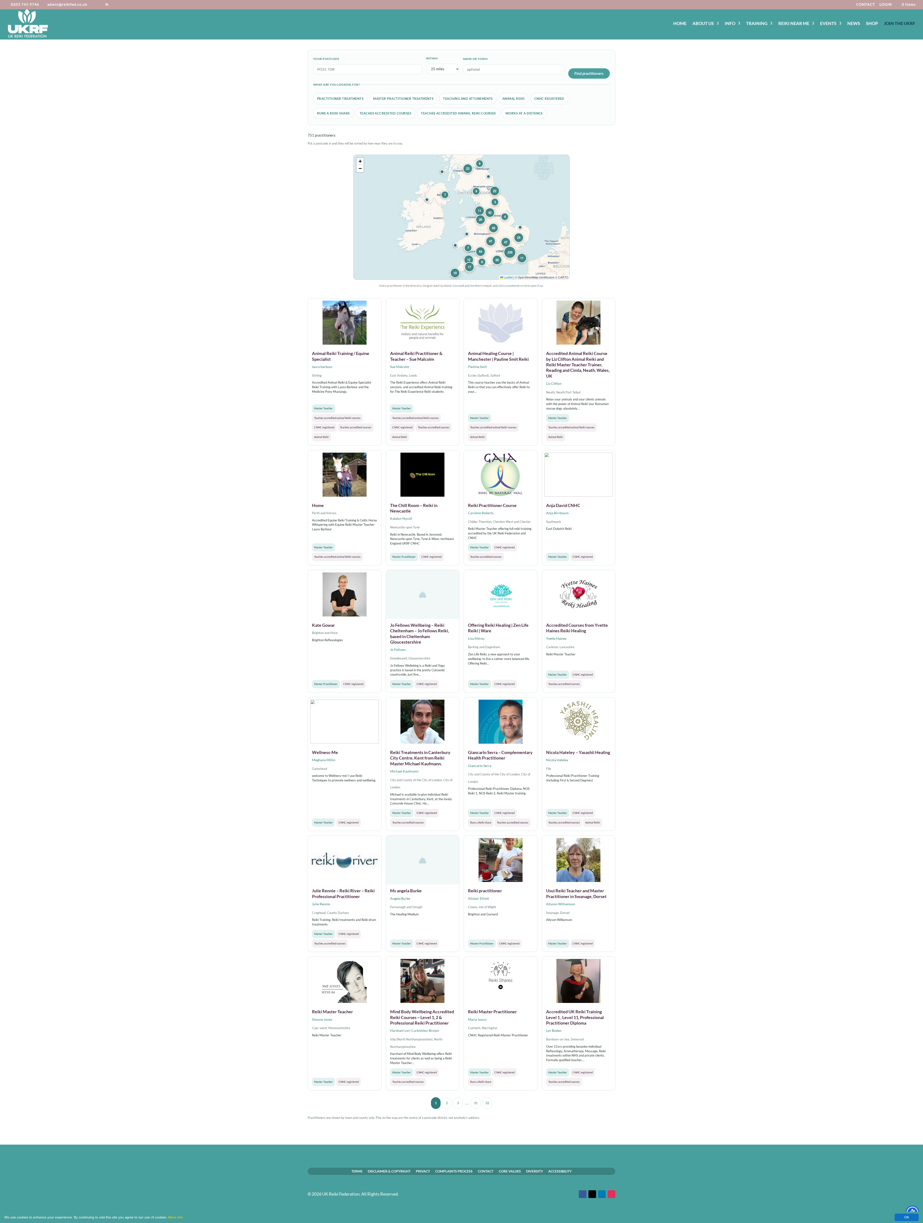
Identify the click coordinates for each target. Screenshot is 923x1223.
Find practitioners (589, 73)
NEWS (853, 24)
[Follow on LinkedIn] (602, 1194)
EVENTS (828, 24)
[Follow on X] (592, 1194)
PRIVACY (423, 1171)
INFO (730, 24)
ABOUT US (703, 24)
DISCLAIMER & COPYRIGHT (389, 1171)
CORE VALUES (510, 1171)
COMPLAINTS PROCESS (454, 1171)
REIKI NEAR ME (793, 24)
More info (175, 1217)
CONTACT (865, 4)
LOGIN (885, 4)
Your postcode (326, 59)
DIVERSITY (534, 1171)
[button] (520, 227)
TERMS (356, 1171)
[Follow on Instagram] (611, 1194)
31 (476, 1103)
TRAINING (756, 24)
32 (487, 1103)
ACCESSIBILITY (560, 1171)
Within (432, 58)
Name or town (475, 59)
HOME (679, 24)
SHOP (872, 24)
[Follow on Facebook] (582, 1194)
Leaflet (508, 277)
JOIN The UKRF (899, 24)
